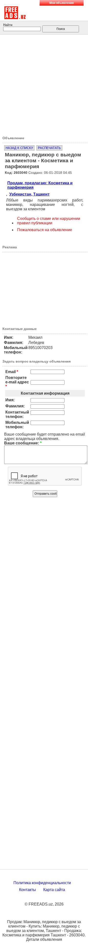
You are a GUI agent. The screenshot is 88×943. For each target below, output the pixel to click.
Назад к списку (19, 148)
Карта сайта (54, 890)
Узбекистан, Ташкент (29, 194)
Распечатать (49, 148)
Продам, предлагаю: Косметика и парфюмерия (40, 185)
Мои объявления (61, 3)
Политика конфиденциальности (42, 883)
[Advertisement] (44, 83)
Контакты (27, 890)
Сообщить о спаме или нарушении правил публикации (48, 220)
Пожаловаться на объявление (44, 230)
